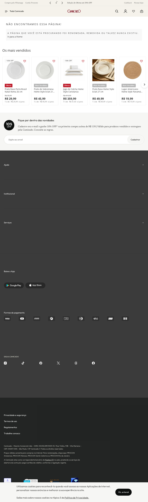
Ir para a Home (15, 36)
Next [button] (144, 84)
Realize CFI (49, 460)
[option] (15, 81)
